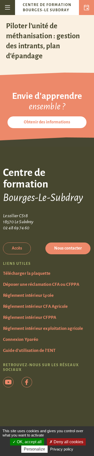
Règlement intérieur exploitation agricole (43, 328)
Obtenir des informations (47, 122)
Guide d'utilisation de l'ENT (29, 350)
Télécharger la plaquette (26, 273)
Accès (17, 248)
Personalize (34, 449)
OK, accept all (29, 442)
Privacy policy (61, 449)
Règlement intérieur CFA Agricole (35, 306)
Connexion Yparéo (20, 339)
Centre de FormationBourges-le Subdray (47, 7)
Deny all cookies (68, 442)
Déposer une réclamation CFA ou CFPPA (41, 284)
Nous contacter (68, 248)
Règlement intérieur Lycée (28, 295)
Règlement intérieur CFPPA (29, 317)
